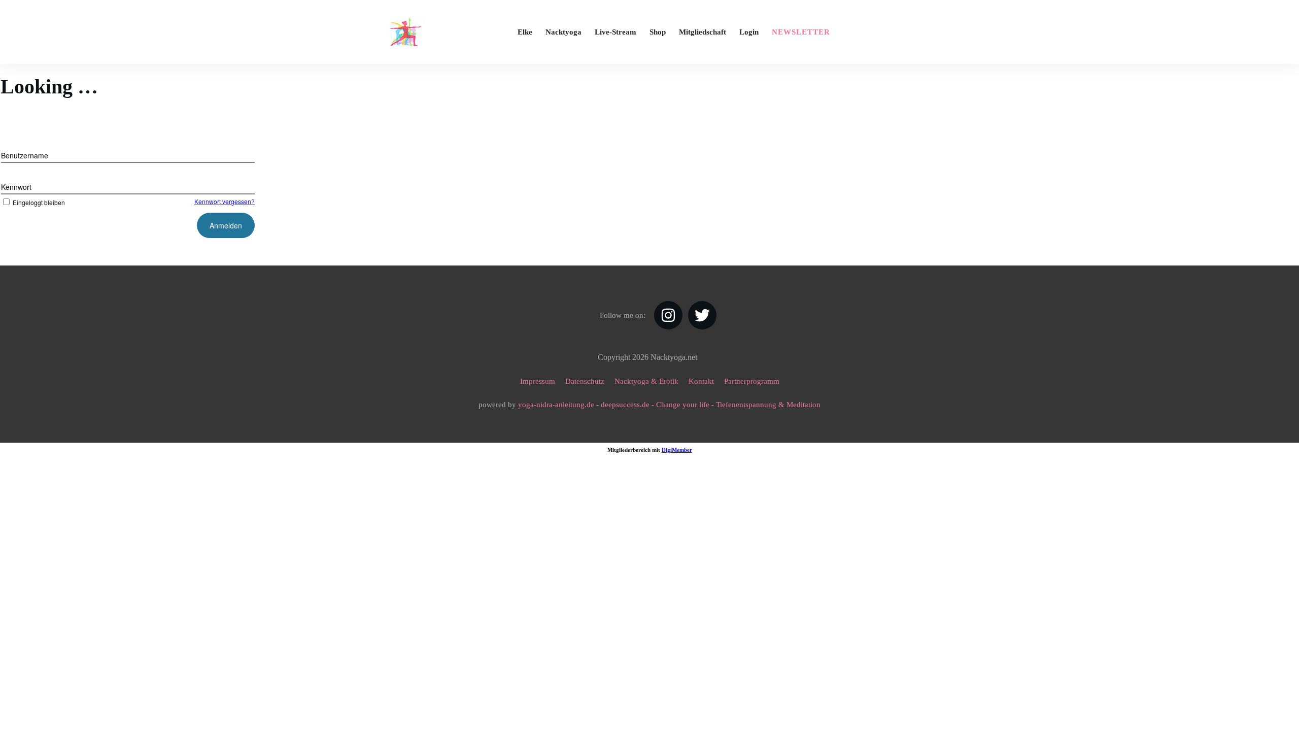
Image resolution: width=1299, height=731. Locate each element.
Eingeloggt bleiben (39, 202)
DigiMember (677, 450)
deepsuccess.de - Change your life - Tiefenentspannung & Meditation (711, 405)
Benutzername (24, 155)
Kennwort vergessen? (224, 201)
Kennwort (16, 187)
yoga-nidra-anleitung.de (556, 405)
